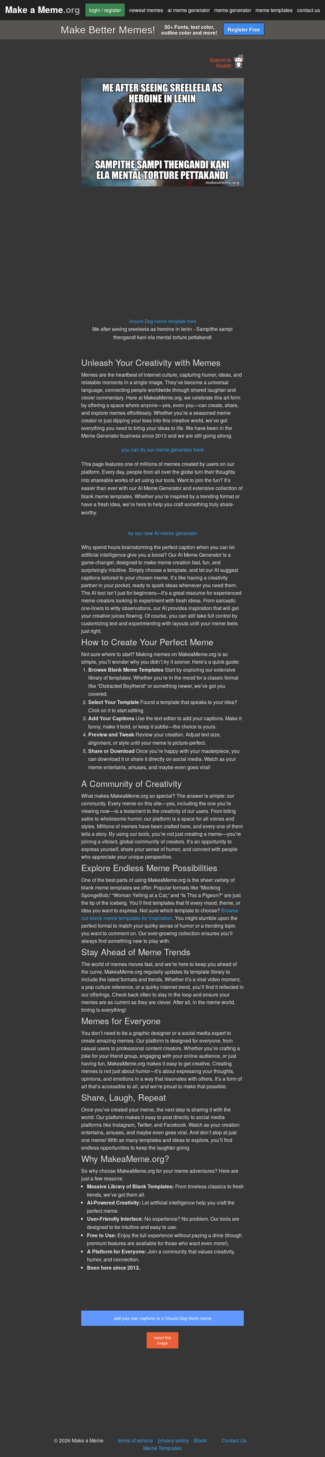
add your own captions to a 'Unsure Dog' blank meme (162, 1318)
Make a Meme (42, 9)
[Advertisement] (47, 173)
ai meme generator (189, 10)
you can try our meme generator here (162, 449)
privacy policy (173, 1440)
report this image (162, 1340)
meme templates (274, 10)
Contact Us (234, 1440)
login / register (105, 10)
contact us (308, 10)
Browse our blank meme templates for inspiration (159, 914)
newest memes (146, 10)
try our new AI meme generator (162, 533)
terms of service (135, 1440)
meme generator (232, 10)
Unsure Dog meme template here (162, 321)
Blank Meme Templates (175, 1444)
